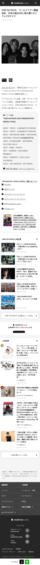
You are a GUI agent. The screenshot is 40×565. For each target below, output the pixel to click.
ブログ (4, 496)
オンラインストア (8, 512)
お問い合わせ (22, 551)
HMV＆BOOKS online (12, 204)
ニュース (5, 490)
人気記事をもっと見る (19, 455)
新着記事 (5, 485)
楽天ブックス (9, 189)
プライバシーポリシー (8, 551)
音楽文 (24, 501)
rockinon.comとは (7, 549)
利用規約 (18, 549)
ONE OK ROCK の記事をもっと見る (19, 316)
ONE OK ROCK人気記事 (11, 239)
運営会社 (31, 551)
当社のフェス (6, 507)
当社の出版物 (26, 507)
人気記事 (5, 341)
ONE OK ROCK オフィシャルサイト (20, 169)
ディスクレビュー (8, 501)
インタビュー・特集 (28, 490)
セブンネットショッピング (14, 194)
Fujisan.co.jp (9, 209)
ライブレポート (27, 496)
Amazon (7, 184)
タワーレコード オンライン (14, 199)
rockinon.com (20, 3)
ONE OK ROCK (7, 88)
